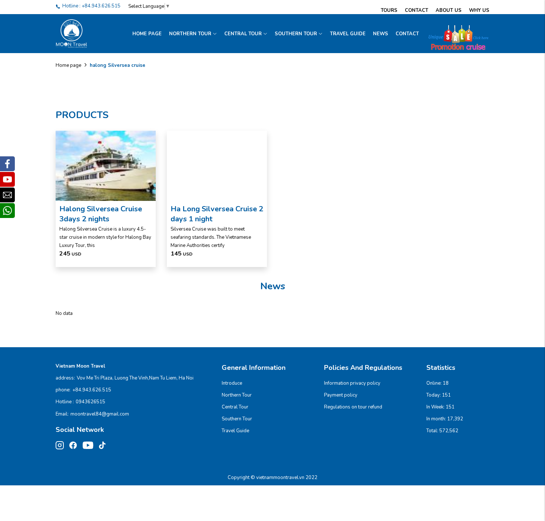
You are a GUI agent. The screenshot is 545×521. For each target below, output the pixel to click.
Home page (147, 33)
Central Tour (243, 33)
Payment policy (340, 395)
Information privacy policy (352, 383)
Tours (389, 10)
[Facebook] (7, 163)
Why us (479, 10)
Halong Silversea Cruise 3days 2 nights (100, 214)
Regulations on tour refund (353, 407)
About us (449, 10)
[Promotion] (456, 33)
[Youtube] (7, 179)
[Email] (7, 195)
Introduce (232, 383)
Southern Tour (296, 33)
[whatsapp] (7, 210)
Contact (416, 10)
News (380, 33)
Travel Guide (348, 33)
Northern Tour (190, 33)
